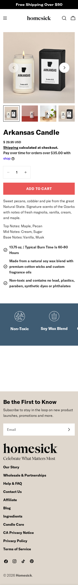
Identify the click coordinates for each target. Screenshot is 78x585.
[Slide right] (64, 68)
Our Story (11, 467)
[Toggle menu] (5, 18)
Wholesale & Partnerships (24, 475)
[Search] (64, 18)
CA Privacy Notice (18, 532)
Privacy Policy (15, 541)
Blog (7, 508)
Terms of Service (17, 549)
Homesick (24, 575)
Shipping (10, 147)
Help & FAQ (12, 483)
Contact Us (12, 491)
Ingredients (12, 516)
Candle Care (13, 524)
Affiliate (10, 500)
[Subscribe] (68, 429)
